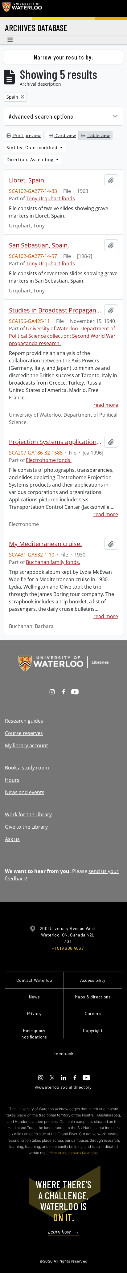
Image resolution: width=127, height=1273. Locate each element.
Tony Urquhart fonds (50, 198)
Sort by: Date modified (32, 147)
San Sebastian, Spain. (39, 245)
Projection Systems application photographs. (55, 442)
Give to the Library (26, 826)
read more (105, 405)
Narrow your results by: (63, 57)
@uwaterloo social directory (63, 1087)
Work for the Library (28, 814)
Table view (98, 135)
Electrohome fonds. (49, 460)
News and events (24, 792)
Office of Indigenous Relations (72, 1153)
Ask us (12, 839)
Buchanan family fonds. (53, 562)
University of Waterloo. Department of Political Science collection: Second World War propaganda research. (62, 336)
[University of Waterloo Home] (22, 8)
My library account (26, 745)
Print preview (26, 135)
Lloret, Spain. (27, 180)
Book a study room (27, 767)
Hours (12, 780)
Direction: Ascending (30, 159)
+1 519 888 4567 (68, 948)
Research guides (24, 720)
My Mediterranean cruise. (45, 544)
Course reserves (24, 733)
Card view (65, 135)
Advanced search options (41, 116)
